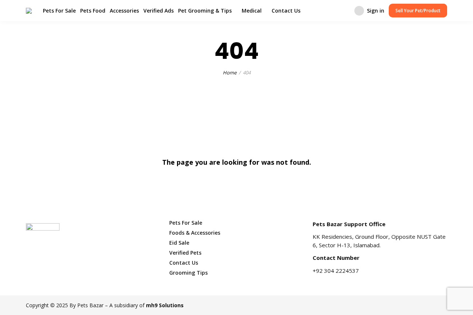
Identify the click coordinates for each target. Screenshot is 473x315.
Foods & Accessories (194, 232)
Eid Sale (179, 242)
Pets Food (92, 10)
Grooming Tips (188, 272)
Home (229, 72)
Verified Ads (158, 10)
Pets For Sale (59, 10)
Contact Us (286, 10)
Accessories (124, 10)
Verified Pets (185, 252)
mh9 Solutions (165, 305)
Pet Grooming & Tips (205, 10)
